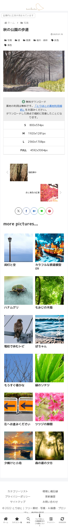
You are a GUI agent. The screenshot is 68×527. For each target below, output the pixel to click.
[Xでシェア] (18, 211)
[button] (47, 359)
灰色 (56, 40)
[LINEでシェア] (41, 211)
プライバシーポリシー (17, 496)
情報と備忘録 (50, 491)
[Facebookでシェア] (26, 211)
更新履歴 (50, 496)
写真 (9, 40)
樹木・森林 (42, 40)
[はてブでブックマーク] (34, 211)
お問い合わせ (50, 501)
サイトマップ (17, 501)
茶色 (9, 45)
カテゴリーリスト (18, 491)
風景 (28, 40)
